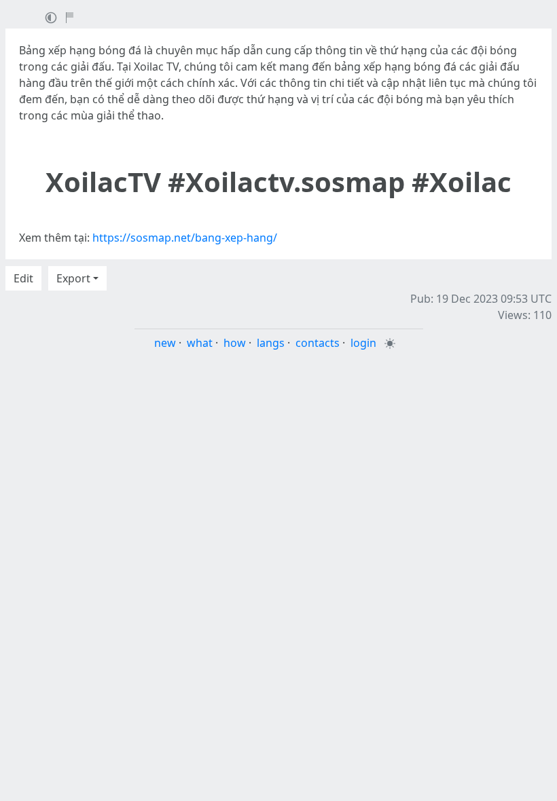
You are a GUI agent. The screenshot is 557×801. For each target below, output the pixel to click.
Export (73, 278)
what (200, 342)
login (363, 342)
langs (271, 342)
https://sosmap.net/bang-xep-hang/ (184, 237)
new (165, 342)
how (234, 342)
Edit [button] (23, 278)
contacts (317, 342)
